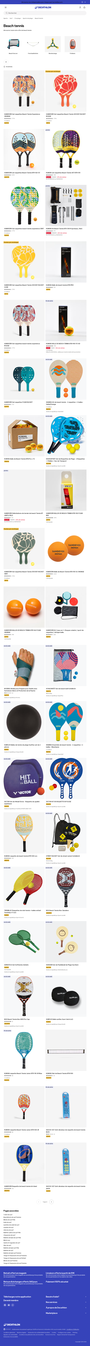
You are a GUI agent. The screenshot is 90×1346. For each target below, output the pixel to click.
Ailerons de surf (9, 1230)
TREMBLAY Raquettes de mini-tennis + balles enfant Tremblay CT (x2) (22, 911)
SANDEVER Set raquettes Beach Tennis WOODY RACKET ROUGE (66, 115)
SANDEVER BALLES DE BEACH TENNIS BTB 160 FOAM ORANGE (22, 631)
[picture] (24, 91)
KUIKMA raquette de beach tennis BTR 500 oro (20, 856)
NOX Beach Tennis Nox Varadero (57, 910)
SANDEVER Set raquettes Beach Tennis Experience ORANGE (22, 115)
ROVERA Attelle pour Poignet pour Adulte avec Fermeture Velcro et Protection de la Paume (21, 690)
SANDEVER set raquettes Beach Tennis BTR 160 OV (22, 173)
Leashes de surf (8, 1227)
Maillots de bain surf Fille (11, 1248)
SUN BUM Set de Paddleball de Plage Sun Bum (62, 965)
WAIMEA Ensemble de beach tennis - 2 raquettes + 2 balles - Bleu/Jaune (64, 746)
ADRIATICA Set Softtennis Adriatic (16, 965)
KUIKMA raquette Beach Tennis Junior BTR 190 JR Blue (23, 1073)
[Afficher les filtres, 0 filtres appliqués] (6, 62)
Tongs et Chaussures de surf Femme (15, 1263)
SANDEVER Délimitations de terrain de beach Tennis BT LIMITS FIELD (23, 514)
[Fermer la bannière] (85, 2)
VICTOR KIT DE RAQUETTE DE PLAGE (58, 801)
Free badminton (33, 53)
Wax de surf (7, 1245)
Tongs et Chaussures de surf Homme (15, 1255)
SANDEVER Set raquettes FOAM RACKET (18, 402)
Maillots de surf (8, 1250)
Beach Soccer (13, 53)
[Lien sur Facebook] (5, 1305)
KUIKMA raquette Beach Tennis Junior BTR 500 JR (21, 1130)
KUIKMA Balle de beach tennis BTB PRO (60, 285)
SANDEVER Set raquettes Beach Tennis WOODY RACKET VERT (24, 573)
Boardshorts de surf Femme (12, 1217)
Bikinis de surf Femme (10, 1260)
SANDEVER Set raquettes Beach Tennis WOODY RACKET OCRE (24, 286)
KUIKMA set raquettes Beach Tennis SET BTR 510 (63, 173)
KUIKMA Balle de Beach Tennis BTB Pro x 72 (19, 459)
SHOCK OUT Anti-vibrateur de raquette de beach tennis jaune (66, 1187)
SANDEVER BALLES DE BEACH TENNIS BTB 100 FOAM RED (64, 514)
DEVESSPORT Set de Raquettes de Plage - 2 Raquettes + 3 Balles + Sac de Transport (65, 460)
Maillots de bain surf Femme (12, 1253)
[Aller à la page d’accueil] (43, 7)
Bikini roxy (7, 1240)
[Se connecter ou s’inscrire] (80, 7)
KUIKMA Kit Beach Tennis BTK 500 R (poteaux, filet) (64, 228)
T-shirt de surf (8, 1214)
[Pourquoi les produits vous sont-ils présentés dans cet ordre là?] (4, 67)
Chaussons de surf (9, 1235)
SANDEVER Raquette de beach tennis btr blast (20, 1186)
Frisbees (72, 53)
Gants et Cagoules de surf (12, 1243)
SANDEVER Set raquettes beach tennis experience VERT (24, 228)
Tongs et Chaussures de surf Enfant (15, 1258)
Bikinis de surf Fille (9, 1220)
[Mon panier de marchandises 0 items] (84, 7)
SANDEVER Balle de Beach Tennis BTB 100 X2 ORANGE (65, 572)
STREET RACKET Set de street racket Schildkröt (63, 856)
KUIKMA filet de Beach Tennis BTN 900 (59, 1073)
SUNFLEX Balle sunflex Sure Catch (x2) (59, 1019)
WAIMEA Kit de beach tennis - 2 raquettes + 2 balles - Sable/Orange (65, 403)
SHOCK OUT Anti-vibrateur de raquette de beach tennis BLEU (66, 1131)
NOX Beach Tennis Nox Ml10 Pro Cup (17, 1019)
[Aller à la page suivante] (51, 1202)
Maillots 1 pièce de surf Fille (12, 1232)
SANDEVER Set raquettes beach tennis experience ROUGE (22, 345)
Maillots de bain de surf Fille (12, 1237)
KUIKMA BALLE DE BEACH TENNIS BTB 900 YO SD (63, 343)
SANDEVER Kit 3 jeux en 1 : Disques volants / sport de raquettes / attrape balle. (65, 631)
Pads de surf (7, 1222)
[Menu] (6, 7)
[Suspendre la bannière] (82, 2)
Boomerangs (53, 53)
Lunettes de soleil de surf (11, 1225)
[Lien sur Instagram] (12, 1305)
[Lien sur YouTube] (8, 1305)
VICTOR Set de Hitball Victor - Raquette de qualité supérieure (22, 803)
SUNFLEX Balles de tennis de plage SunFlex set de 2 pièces (22, 746)
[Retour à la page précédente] (38, 1202)
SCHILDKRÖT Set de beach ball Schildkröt (61, 688)
